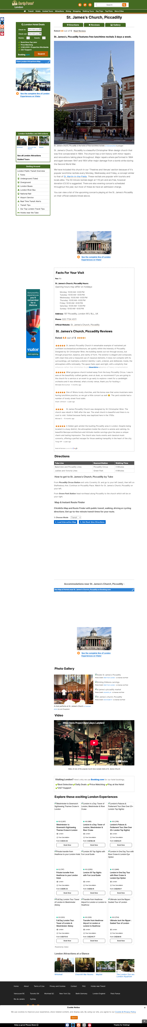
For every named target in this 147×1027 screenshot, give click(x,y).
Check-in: (22, 30)
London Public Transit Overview (31, 171)
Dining (68, 11)
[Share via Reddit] (2, 26)
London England (99, 993)
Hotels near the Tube (29, 212)
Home (16, 986)
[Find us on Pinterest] (90, 5)
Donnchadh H (108, 700)
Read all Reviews (60, 448)
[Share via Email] (2, 30)
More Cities (119, 11)
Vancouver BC (19, 993)
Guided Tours (47, 11)
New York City (64, 993)
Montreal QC (49, 993)
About (26, 986)
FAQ (83, 986)
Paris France (115, 993)
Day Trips (99, 11)
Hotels (38, 11)
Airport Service (27, 197)
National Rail (25, 194)
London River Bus (27, 190)
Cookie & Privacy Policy (125, 1012)
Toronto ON (34, 993)
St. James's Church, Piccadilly (85, 324)
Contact (74, 986)
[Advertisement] (94, 214)
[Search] (124, 5)
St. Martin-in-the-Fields (75, 176)
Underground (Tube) (29, 178)
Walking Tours (88, 11)
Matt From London (109, 677)
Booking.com (97, 779)
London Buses (26, 186)
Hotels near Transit (98, 986)
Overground (25, 182)
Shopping (77, 11)
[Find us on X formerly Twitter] (85, 5)
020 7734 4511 (69, 319)
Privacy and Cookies (57, 986)
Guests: (37, 38)
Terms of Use (39, 986)
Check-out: (22, 34)
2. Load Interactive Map (65, 522)
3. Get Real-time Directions (92, 522)
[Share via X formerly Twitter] (2, 23)
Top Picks (109, 11)
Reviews (95, 25)
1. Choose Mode (61, 517)
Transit (31, 11)
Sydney (33, 999)
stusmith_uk (107, 692)
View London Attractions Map (28, 61)
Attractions (59, 11)
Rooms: (21, 38)
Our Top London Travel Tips (32, 209)
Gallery (117, 25)
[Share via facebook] (2, 19)
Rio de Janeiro (19, 999)
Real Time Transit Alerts (30, 201)
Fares (22, 175)
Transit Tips (25, 205)
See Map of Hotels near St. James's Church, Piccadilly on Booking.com (83, 589)
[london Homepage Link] (25, 11)
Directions (73, 25)
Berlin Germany (81, 993)
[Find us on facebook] (80, 5)
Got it (74, 1017)
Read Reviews (80, 31)
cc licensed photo (110, 146)
